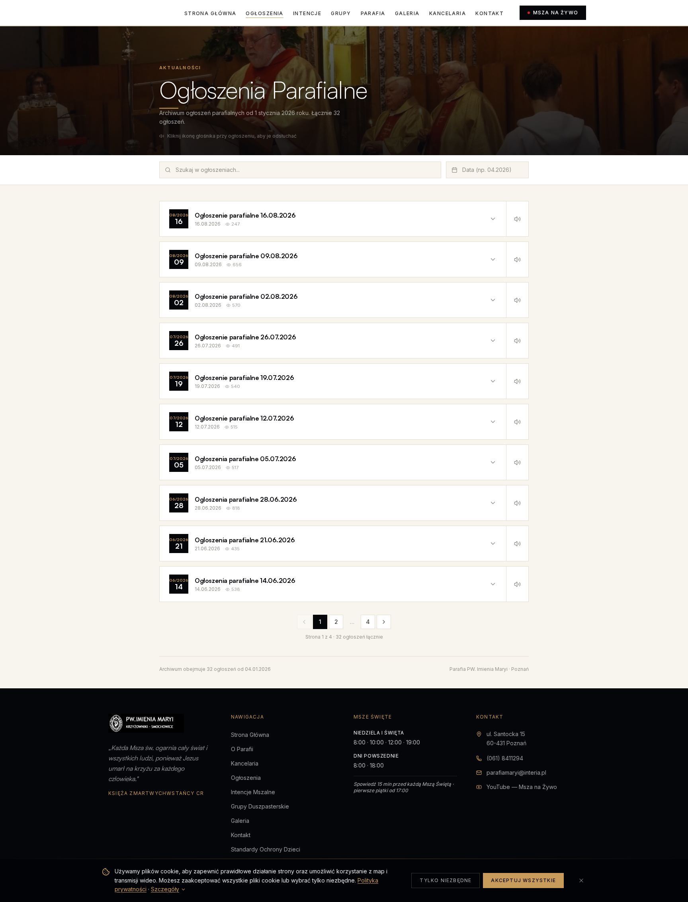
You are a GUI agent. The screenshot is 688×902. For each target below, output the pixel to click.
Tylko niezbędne (445, 880)
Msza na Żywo (555, 13)
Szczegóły (165, 889)
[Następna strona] (384, 622)
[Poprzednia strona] (304, 622)
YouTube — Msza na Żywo (522, 786)
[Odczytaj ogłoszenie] (517, 218)
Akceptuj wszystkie (523, 880)
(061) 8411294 (505, 758)
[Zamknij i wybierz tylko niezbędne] (581, 880)
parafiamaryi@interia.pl (516, 772)
